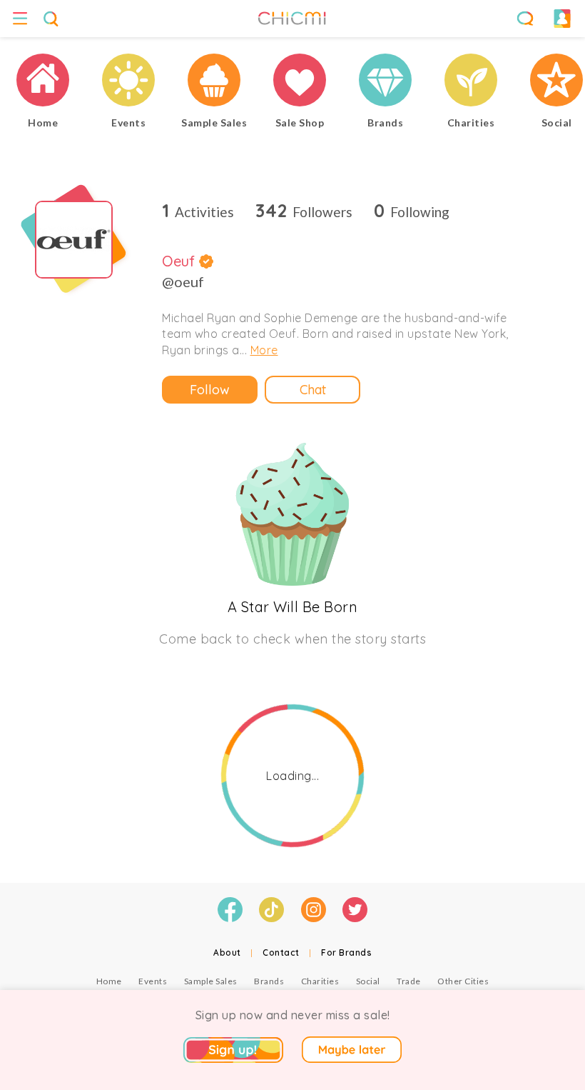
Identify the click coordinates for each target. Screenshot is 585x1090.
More (264, 350)
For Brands (346, 952)
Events (152, 981)
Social (368, 981)
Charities (320, 981)
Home (109, 981)
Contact (281, 952)
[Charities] (471, 82)
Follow (210, 389)
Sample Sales (211, 981)
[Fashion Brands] (385, 82)
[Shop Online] (299, 82)
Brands (269, 981)
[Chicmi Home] (42, 82)
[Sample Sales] (214, 82)
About (227, 952)
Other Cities (463, 981)
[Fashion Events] (128, 82)
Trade (409, 981)
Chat (313, 389)
